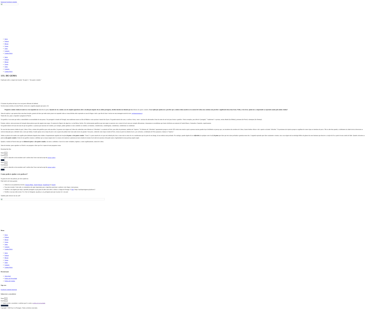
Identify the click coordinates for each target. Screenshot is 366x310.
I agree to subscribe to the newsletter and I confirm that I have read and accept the (29, 157)
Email (2, 155)
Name (2, 153)
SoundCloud (46, 184)
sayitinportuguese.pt (137, 113)
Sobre (6, 48)
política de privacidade (39, 303)
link (72, 189)
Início (6, 39)
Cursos (6, 46)
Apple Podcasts (38, 184)
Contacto (7, 51)
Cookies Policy (9, 53)
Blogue (6, 44)
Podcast (7, 41)
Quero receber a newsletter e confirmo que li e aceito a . (24, 303)
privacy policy (51, 157)
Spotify (54, 184)
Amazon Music (29, 184)
